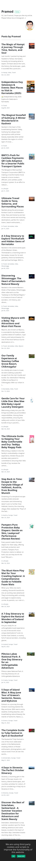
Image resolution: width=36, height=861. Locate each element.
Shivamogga (5, 266)
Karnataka (11, 226)
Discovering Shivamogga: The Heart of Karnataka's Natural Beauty (13, 279)
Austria (5, 515)
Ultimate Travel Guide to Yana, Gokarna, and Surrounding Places (12, 202)
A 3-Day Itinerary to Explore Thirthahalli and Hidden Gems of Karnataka (12, 240)
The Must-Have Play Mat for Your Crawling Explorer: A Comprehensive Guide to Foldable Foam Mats (13, 577)
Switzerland (6, 839)
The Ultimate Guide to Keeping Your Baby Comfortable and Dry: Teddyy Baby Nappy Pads (12, 442)
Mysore (21, 346)
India (9, 72)
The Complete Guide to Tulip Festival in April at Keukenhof (12, 732)
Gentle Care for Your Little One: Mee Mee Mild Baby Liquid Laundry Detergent (13, 402)
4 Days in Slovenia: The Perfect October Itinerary (12, 770)
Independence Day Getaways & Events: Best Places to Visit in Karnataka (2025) (12, 87)
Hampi (5, 72)
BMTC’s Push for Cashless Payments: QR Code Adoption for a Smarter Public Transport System (12, 161)
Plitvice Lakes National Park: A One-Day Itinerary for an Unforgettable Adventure (11, 660)
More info (21, 856)
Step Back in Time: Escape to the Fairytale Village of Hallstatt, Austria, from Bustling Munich (12, 485)
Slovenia (5, 793)
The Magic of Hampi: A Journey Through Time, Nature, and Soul (13, 48)
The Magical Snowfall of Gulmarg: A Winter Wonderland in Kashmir (13, 119)
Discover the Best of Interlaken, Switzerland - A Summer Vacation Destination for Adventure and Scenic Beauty (12, 811)
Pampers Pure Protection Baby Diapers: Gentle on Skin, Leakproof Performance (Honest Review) (12, 531)
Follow (17, 12)
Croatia (5, 680)
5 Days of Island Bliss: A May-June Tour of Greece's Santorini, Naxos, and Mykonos (11, 695)
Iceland (5, 644)
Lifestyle (5, 188)
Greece (5, 720)
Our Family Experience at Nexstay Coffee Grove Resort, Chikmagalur (10, 361)
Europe (10, 515)
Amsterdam (6, 758)
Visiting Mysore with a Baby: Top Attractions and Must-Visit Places (13, 322)
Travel (14, 72)
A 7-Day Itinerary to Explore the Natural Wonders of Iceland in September (12, 618)
